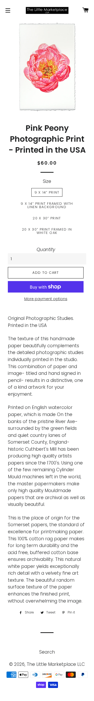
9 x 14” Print (47, 192)
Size (47, 181)
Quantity (46, 249)
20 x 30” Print (47, 218)
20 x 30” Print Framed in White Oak (47, 231)
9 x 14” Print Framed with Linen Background (47, 205)
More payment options (45, 298)
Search (47, 652)
